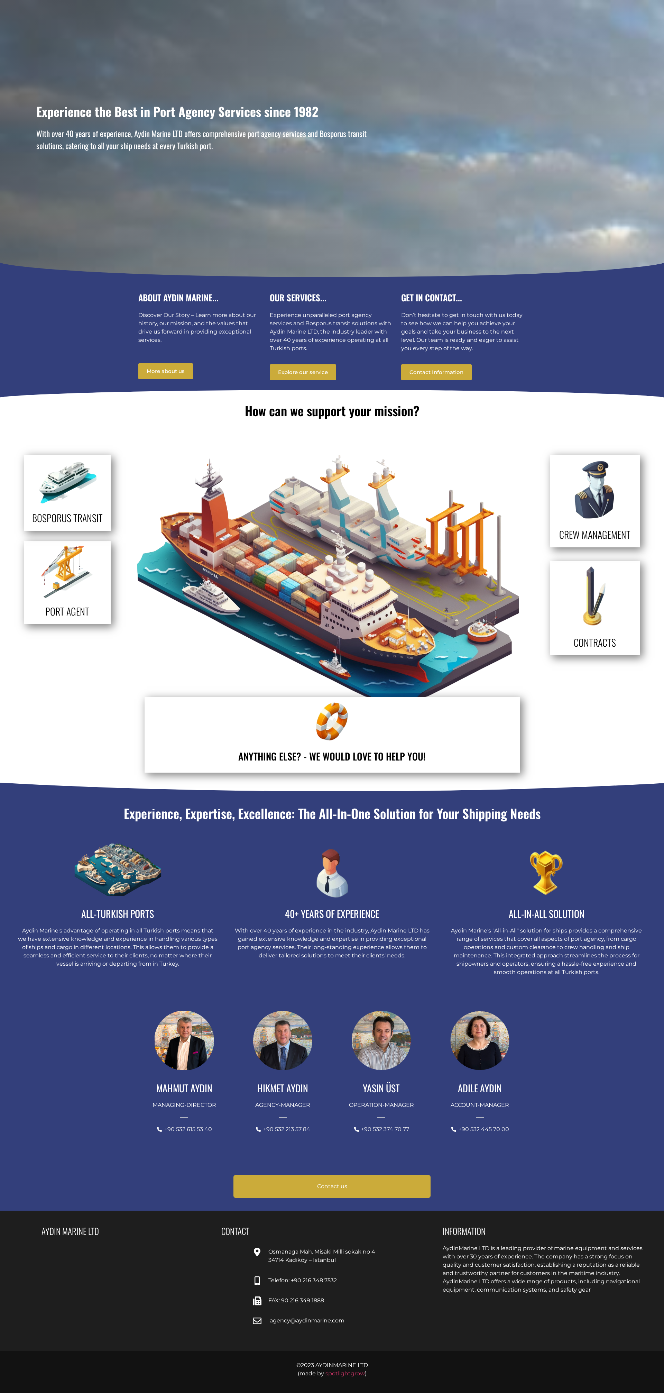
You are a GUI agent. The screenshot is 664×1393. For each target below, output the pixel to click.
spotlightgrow (345, 1373)
